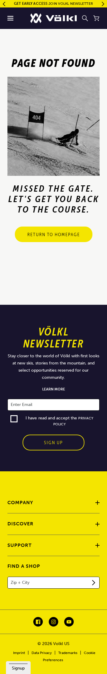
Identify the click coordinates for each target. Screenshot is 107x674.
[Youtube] (69, 622)
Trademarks (67, 653)
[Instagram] (53, 622)
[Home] (53, 18)
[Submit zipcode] (94, 583)
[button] (10, 18)
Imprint (19, 653)
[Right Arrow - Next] (103, 4)
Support (19, 545)
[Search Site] (85, 18)
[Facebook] (38, 622)
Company (20, 502)
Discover (20, 524)
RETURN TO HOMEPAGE (53, 234)
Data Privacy (42, 653)
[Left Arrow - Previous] (4, 4)
